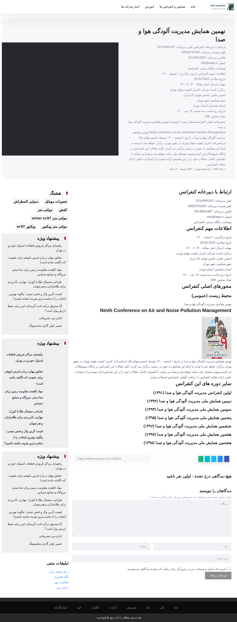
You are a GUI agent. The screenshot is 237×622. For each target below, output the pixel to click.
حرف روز (63, 587)
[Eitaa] (178, 607)
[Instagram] (63, 607)
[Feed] (82, 607)
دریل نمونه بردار (59, 571)
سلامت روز (61, 582)
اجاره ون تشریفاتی (50, 318)
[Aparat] (115, 607)
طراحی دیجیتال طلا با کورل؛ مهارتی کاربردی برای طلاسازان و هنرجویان (24, 417)
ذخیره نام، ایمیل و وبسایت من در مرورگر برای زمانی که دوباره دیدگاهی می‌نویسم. (177, 568)
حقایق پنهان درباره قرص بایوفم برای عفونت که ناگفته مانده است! (24, 377)
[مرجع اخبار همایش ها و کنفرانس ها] (222, 6)
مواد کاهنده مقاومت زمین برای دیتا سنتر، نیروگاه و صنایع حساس (24, 397)
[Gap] (164, 607)
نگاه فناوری (61, 576)
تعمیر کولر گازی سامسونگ (45, 325)
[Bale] (150, 607)
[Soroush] (134, 607)
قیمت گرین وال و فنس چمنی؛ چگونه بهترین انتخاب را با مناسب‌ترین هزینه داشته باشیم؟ (23, 437)
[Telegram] (98, 607)
